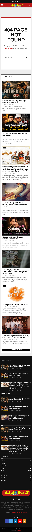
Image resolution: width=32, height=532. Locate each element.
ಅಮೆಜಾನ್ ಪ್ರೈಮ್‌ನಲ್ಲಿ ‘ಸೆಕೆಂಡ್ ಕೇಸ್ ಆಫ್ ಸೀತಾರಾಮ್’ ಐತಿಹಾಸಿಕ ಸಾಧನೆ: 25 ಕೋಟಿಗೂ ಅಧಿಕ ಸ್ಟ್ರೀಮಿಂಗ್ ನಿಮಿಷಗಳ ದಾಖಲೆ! (15, 271)
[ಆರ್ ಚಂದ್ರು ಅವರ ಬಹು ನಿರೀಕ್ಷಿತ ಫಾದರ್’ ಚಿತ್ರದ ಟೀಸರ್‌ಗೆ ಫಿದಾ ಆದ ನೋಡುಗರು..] (16, 90)
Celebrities (3, 461)
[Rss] (24, 521)
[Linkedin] (15, 521)
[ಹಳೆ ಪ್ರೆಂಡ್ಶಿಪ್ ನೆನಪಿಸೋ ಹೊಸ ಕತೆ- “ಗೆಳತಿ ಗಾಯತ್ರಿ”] (16, 294)
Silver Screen (4, 478)
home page (9, 48)
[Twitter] (11, 521)
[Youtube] (20, 521)
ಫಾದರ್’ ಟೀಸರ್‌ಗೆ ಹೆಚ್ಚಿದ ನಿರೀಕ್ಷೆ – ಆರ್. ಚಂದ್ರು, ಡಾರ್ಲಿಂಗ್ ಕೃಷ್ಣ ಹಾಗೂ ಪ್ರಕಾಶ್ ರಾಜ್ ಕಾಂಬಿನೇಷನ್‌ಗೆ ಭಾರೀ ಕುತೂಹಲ (15, 204)
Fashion (3, 463)
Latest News (7, 77)
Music (2, 468)
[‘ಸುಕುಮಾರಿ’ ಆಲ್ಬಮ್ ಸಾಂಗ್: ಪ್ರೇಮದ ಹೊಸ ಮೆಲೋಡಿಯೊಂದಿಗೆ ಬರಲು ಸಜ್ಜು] (16, 226)
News (5, 82)
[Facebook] (7, 521)
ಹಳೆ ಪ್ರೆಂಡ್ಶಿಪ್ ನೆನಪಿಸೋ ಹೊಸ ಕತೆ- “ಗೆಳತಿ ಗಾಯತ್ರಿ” (15, 304)
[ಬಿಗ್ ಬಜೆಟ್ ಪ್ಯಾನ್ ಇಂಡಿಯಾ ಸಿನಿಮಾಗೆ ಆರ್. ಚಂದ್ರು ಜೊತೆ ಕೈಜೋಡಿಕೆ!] (16, 123)
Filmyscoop (19, 530)
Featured (3, 465)
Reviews (3, 473)
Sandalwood (4, 475)
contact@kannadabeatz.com (19, 512)
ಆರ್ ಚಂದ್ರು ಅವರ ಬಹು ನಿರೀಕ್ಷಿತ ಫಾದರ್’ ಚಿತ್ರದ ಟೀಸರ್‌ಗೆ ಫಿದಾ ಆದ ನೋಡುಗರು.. (19, 365)
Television (3, 480)
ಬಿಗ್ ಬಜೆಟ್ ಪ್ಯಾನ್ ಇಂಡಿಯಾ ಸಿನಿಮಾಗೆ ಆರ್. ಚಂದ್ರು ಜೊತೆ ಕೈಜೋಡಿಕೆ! (18, 374)
